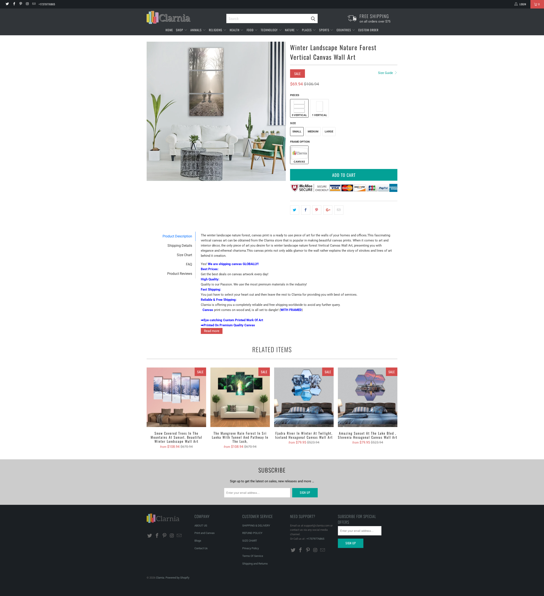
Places (307, 30)
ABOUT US (200, 525)
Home (169, 30)
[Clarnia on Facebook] (14, 4)
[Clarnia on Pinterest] (20, 4)
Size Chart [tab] (184, 255)
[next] (278, 111)
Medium (313, 131)
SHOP (180, 30)
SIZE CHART (249, 540)
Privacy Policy (250, 548)
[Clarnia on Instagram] (27, 4)
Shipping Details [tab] (179, 246)
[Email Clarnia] (33, 4)
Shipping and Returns (255, 563)
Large (329, 131)
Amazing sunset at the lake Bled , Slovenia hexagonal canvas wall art (367, 397)
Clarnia (160, 577)
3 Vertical (299, 115)
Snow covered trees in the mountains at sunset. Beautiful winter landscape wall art (176, 397)
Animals (196, 30)
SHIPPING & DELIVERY (256, 525)
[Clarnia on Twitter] (7, 4)
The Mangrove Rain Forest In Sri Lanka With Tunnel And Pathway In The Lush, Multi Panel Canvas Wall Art (240, 397)
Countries (344, 30)
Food (250, 30)
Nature (290, 30)
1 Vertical (319, 115)
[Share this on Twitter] (294, 210)
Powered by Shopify (177, 577)
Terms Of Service (252, 556)
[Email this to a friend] (338, 210)
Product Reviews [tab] (179, 274)
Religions (216, 30)
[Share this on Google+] (327, 210)
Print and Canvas (204, 533)
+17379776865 (47, 4)
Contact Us (201, 548)
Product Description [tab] (177, 236)
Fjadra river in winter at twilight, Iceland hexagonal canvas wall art (304, 397)
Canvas (299, 161)
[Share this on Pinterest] (316, 210)
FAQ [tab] (189, 264)
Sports (324, 30)
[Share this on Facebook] (305, 210)
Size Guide (386, 73)
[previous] (154, 111)
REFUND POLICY (252, 533)
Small (296, 131)
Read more (211, 331)
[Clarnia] (184, 17)
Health (235, 30)
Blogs (197, 540)
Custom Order (368, 30)
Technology (270, 30)
